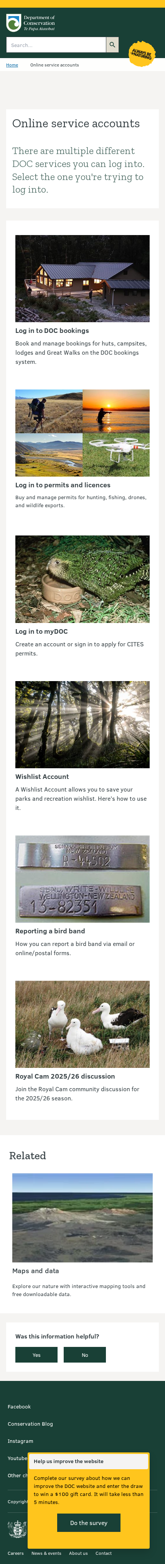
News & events (46, 1553)
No (85, 1354)
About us (78, 1553)
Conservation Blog (30, 1423)
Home (12, 65)
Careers (16, 1553)
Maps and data (35, 1270)
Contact (104, 1553)
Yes (37, 1354)
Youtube (17, 1458)
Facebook (19, 1406)
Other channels (26, 1475)
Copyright (18, 1501)
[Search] (112, 45)
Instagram (20, 1440)
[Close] (142, 1461)
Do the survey (88, 1523)
